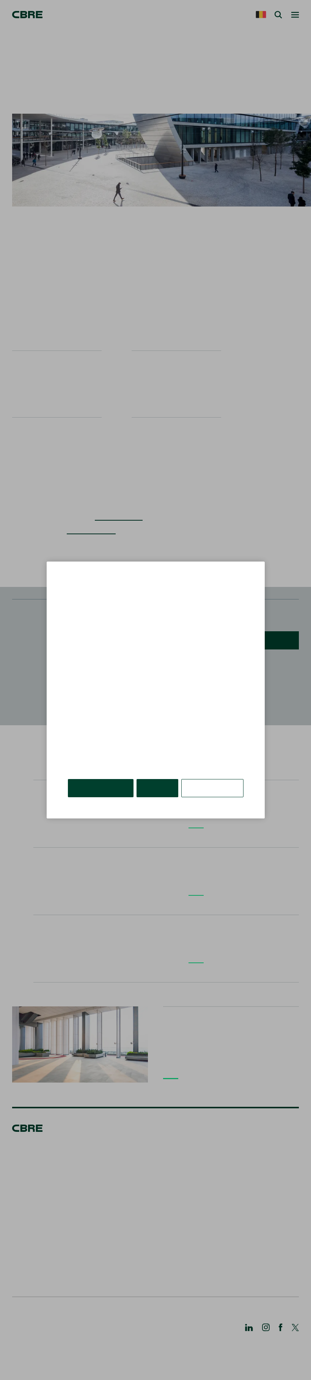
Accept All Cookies (101, 787)
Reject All (157, 787)
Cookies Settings (212, 787)
